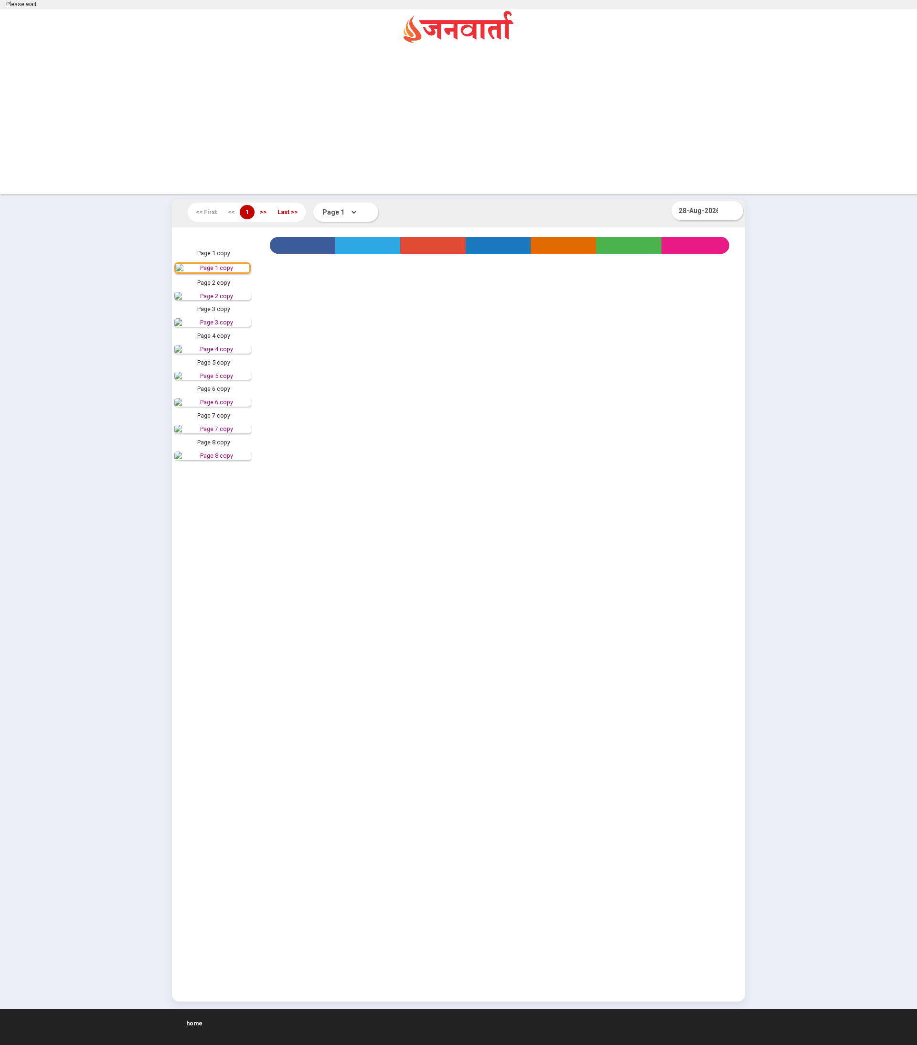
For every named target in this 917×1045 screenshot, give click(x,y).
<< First (206, 211)
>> (263, 211)
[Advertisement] (458, 120)
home (194, 1023)
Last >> (287, 211)
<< (231, 211)
